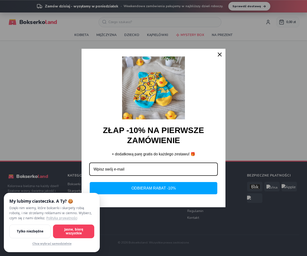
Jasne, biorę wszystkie (73, 231)
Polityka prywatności (61, 218)
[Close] (219, 54)
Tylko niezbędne (30, 231)
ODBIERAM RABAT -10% (153, 188)
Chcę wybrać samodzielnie (51, 244)
